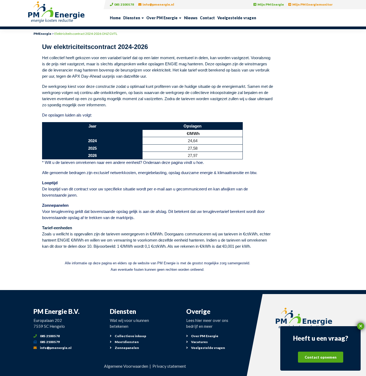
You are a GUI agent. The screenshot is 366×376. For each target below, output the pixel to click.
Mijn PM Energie (270, 4)
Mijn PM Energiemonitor (312, 4)
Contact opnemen (321, 357)
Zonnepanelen (126, 348)
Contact (207, 18)
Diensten (131, 18)
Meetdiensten (126, 342)
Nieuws (190, 18)
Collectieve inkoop (130, 336)
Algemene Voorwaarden (126, 366)
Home (115, 18)
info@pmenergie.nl (158, 4)
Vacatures (199, 342)
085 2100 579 (49, 342)
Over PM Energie (162, 18)
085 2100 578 (124, 4)
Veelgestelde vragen (236, 18)
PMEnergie (42, 34)
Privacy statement (169, 366)
